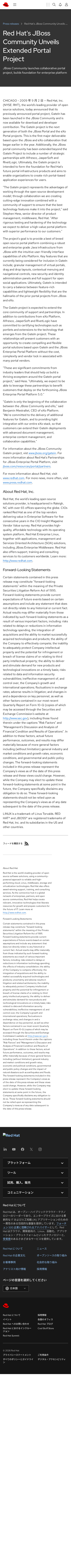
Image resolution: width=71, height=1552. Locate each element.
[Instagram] (40, 1150)
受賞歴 (7, 1239)
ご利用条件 (43, 1355)
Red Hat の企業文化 (14, 1255)
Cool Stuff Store (46, 1328)
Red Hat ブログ (45, 1323)
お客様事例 (9, 1262)
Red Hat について (13, 1248)
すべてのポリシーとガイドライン (18, 1361)
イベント (7, 1319)
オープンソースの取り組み (52, 1255)
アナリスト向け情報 (14, 1269)
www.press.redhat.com (17, 482)
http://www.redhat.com (17, 561)
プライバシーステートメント (17, 1355)
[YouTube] (14, 1150)
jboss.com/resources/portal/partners (26, 466)
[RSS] (26, 843)
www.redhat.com (13, 478)
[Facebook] (22, 1150)
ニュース (42, 1248)
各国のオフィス (45, 1319)
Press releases (11, 23)
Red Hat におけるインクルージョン (17, 1330)
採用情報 (42, 1269)
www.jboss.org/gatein (42, 453)
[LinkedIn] (5, 1150)
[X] (31, 1150)
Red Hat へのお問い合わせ (16, 1323)
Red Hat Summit (11, 1335)
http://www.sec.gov (15, 718)
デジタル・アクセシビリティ (52, 1359)
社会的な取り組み (47, 1262)
